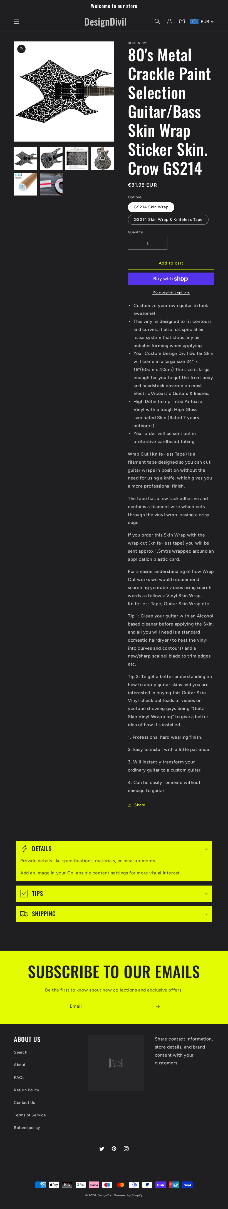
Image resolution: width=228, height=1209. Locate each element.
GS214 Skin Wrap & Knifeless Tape (168, 219)
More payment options (171, 292)
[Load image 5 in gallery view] (25, 184)
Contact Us (24, 1102)
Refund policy (27, 1127)
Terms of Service (30, 1115)
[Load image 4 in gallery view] (102, 158)
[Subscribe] (158, 1006)
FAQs (19, 1077)
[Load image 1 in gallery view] (25, 158)
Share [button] (139, 805)
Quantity (135, 232)
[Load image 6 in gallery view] (51, 184)
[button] (17, 21)
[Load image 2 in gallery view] (51, 158)
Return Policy (26, 1090)
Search (21, 1052)
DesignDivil (105, 1195)
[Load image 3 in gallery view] (76, 158)
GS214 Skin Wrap (151, 207)
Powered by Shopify (128, 1195)
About (20, 1064)
